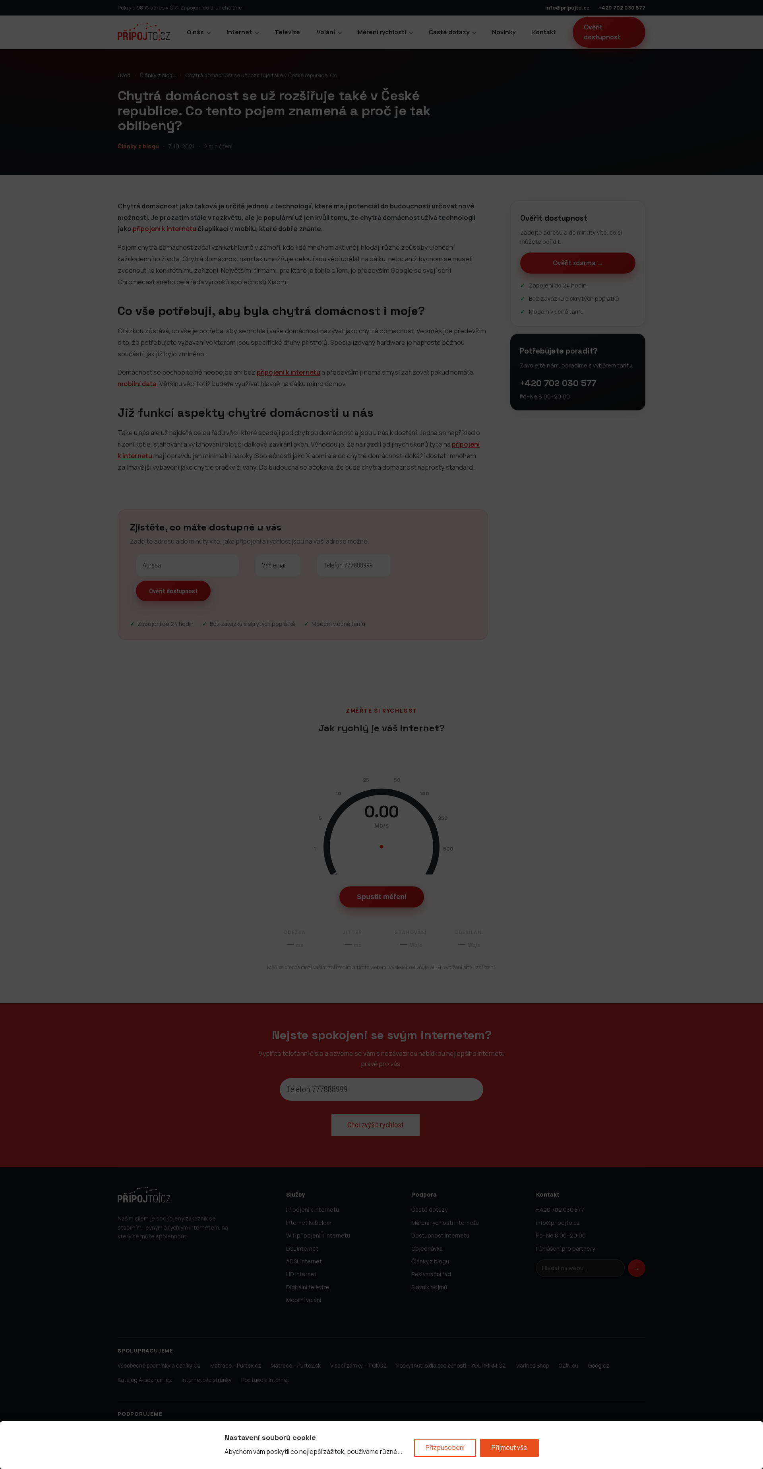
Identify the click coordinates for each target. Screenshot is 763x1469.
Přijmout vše (509, 1447)
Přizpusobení (445, 1447)
